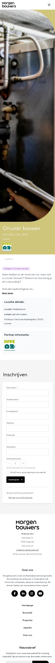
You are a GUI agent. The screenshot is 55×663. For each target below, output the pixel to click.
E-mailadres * (12, 411)
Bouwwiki (27, 612)
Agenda (27, 627)
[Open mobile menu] (49, 5)
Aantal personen (13, 458)
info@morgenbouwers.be (27, 550)
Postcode (10, 435)
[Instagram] (32, 593)
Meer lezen (7, 293)
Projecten (27, 620)
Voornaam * (11, 387)
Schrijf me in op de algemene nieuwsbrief (28, 472)
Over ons (27, 635)
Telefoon (10, 423)
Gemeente (10, 447)
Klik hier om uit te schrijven (20, 497)
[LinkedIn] (23, 593)
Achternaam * (12, 399)
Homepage (27, 605)
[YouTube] (40, 593)
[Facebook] (14, 593)
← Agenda (8, 259)
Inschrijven (14, 479)
